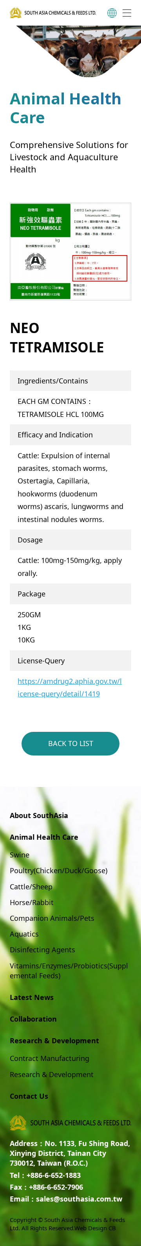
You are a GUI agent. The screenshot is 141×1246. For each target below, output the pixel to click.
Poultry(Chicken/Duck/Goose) (58, 870)
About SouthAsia (39, 815)
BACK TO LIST (70, 743)
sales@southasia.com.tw (79, 1198)
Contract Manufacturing (49, 1058)
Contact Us (29, 1096)
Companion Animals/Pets (52, 918)
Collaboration (33, 1019)
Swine (19, 854)
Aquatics (24, 934)
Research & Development (52, 1074)
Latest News (32, 997)
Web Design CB (95, 1228)
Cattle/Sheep (31, 886)
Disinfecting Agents (42, 949)
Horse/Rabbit (32, 902)
